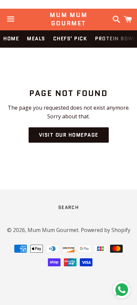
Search (68, 207)
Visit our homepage (68, 135)
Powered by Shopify (105, 230)
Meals (36, 38)
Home (11, 38)
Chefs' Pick (70, 38)
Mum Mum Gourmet (68, 19)
